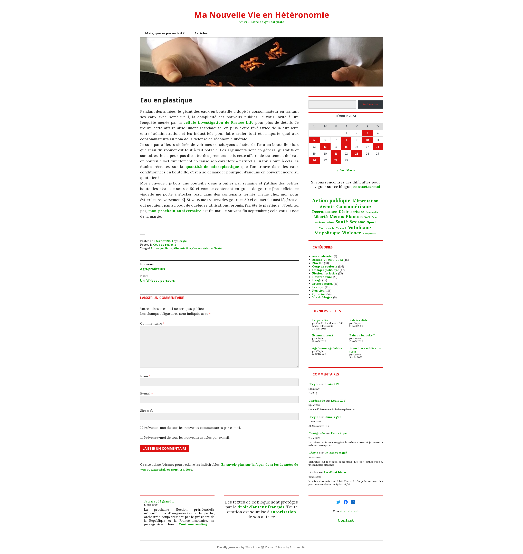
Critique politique (325, 270)
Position (318, 290)
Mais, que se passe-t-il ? (164, 33)
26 (314, 160)
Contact (346, 520)
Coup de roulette (164, 244)
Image (316, 280)
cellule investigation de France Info (218, 122)
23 (356, 153)
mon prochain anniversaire (174, 210)
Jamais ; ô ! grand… (159, 501)
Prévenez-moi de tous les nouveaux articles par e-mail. (187, 437)
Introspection (322, 283)
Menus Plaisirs (346, 216)
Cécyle (182, 241)
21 (335, 153)
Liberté (320, 216)
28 (335, 160)
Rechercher (370, 104)
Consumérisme (202, 248)
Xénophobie (369, 234)
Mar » (350, 170)
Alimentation (182, 248)
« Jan (340, 170)
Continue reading (193, 524)
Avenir (327, 206)
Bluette (317, 263)
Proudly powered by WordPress (238, 547)
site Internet (349, 511)
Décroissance (324, 211)
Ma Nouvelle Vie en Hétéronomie (261, 14)
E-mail (146, 393)
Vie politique (327, 233)
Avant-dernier (322, 256)
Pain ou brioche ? (362, 335)
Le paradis (320, 320)
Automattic (297, 547)
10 (367, 140)
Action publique (161, 248)
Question (319, 294)
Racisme (320, 222)
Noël (367, 217)
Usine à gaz (332, 417)
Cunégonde (316, 400)
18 (377, 146)
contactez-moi (366, 186)
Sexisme (357, 222)
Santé (218, 248)
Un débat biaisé (335, 453)
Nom (145, 376)
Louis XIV (331, 384)
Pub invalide (358, 320)
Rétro (330, 222)
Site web (146, 410)
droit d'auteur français (261, 506)
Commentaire (152, 323)
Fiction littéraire (324, 273)
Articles (201, 33)
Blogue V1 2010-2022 (327, 260)
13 (325, 146)
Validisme (359, 227)
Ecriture (357, 212)
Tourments (326, 228)
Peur (374, 217)
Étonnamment (322, 335)
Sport (371, 222)
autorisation (283, 511)
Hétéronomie (322, 277)
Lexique (318, 287)
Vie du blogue (322, 297)
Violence (351, 232)
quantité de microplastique (212, 166)
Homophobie (372, 212)
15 (346, 146)
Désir (344, 212)
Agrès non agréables (327, 348)
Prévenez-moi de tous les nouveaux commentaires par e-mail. (192, 428)
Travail (341, 228)
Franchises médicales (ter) (365, 349)
